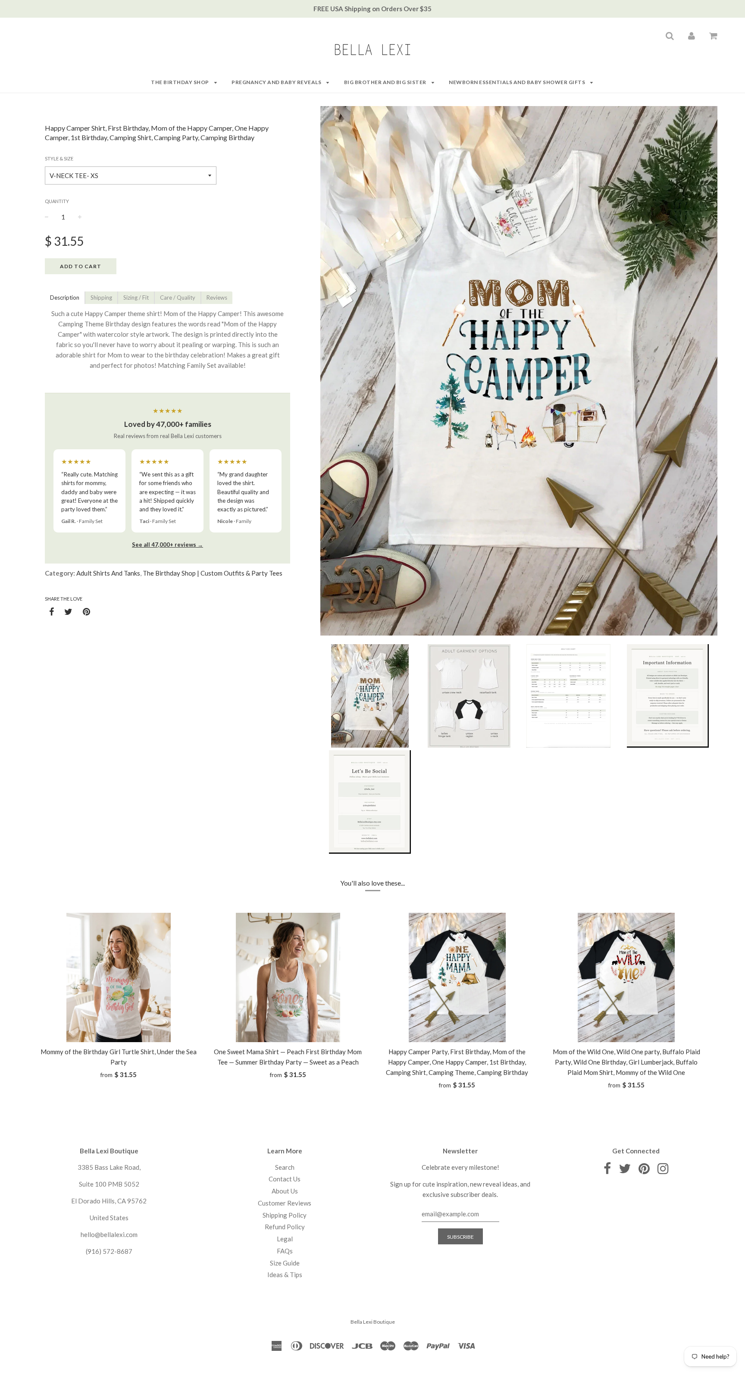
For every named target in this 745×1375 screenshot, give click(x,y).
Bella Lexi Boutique (373, 1322)
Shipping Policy (285, 1215)
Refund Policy (285, 1227)
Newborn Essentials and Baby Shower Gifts (517, 82)
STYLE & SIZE (59, 158)
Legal (285, 1239)
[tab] (65, 297)
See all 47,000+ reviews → (167, 544)
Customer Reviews (284, 1203)
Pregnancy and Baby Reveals (277, 82)
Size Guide (285, 1263)
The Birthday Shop (180, 82)
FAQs (285, 1251)
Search (284, 1167)
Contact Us (285, 1179)
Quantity (57, 201)
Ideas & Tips (284, 1274)
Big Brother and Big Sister (386, 82)
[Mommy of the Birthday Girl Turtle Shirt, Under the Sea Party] (119, 977)
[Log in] (691, 35)
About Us (285, 1191)
